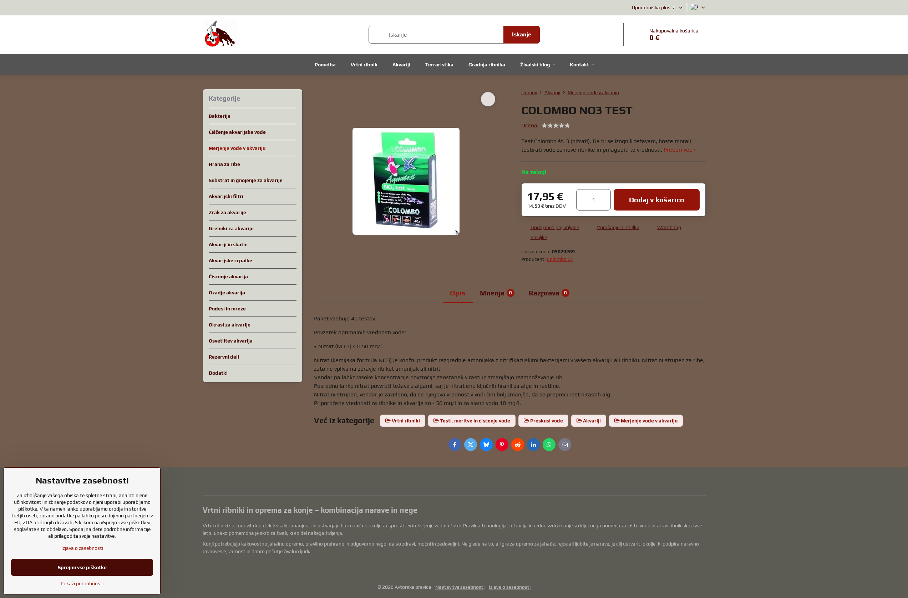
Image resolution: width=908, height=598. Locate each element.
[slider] (556, 125)
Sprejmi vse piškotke (82, 567)
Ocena (529, 125)
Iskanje (521, 34)
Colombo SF (560, 259)
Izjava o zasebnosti (510, 587)
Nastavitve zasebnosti (460, 587)
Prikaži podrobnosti (82, 583)
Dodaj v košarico (656, 200)
